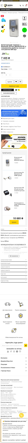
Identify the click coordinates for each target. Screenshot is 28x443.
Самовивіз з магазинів (8, 121)
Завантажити (5, 267)
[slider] (14, 1)
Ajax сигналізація (18, 387)
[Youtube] (8, 351)
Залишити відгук (5, 63)
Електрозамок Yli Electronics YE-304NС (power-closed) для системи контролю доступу (19, 174)
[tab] (14, 229)
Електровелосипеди (17, 381)
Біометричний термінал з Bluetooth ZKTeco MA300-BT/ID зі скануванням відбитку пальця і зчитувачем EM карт (19, 159)
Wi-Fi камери (4, 412)
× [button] (26, 420)
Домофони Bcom (5, 418)
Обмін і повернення (8, 132)
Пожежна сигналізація (6, 388)
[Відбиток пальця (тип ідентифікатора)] (24, 36)
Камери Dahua (12, 412)
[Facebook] (11, 351)
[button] (10, 42)
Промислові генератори (20, 405)
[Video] (3, 16)
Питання (4, 277)
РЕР (7, 392)
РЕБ (10, 392)
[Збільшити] (9, 75)
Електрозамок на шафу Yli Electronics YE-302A (19, 204)
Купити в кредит (7, 90)
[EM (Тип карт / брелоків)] (24, 24)
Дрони (2, 392)
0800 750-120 (20, 5)
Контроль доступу (12, 12)
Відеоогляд (4, 281)
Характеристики (6, 260)
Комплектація (5, 263)
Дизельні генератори (13, 404)
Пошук (23, 5)
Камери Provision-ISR (6, 414)
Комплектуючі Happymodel (7, 398)
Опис (2, 229)
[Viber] (20, 351)
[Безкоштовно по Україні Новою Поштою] (3, 20)
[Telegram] (17, 351)
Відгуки (3, 274)
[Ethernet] (24, 30)
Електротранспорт (5, 381)
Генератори (4, 404)
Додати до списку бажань (16, 81)
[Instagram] (14, 351)
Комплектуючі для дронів (7, 397)
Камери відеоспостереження (8, 411)
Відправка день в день (8, 118)
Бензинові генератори (6, 405)
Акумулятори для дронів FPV (8, 400)
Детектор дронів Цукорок (7, 395)
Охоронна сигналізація (6, 387)
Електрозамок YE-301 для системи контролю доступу (19, 189)
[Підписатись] (25, 345)
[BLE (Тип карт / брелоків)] (24, 18)
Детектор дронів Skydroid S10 (8, 394)
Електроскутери (5, 383)
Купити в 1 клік (14, 86)
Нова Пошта (6, 123)
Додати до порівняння (20, 81)
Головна (4, 12)
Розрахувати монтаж (8, 93)
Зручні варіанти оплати (9, 129)
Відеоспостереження (6, 409)
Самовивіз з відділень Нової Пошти (12, 126)
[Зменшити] (2, 75)
